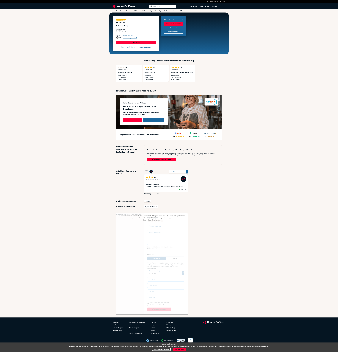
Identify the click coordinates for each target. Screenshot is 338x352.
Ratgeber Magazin (118, 327)
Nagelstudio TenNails (125, 72)
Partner (153, 327)
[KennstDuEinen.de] (124, 6)
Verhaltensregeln (134, 327)
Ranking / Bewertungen (135, 333)
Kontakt (153, 330)
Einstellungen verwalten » (261, 346)
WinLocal (169, 325)
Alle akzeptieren (179, 349)
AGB (130, 325)
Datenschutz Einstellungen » (152, 220)
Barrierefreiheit (155, 333)
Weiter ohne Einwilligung (161, 349)
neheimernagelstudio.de (130, 38)
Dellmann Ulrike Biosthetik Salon (182, 72)
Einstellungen (141, 322)
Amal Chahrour (150, 72)
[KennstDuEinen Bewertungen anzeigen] (151, 171)
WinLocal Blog (170, 327)
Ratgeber (214, 6)
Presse (153, 325)
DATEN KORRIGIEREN (173, 31)
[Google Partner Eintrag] (190, 340)
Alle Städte (193, 6)
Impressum (169, 322)
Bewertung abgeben (145, 47)
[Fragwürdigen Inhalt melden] (185, 189)
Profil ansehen (124, 79)
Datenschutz (132, 322)
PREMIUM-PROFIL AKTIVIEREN (173, 24)
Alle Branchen (204, 6)
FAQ (130, 330)
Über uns (153, 322)
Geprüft (182, 189)
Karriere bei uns (171, 330)
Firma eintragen (117, 330)
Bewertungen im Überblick (129, 47)
